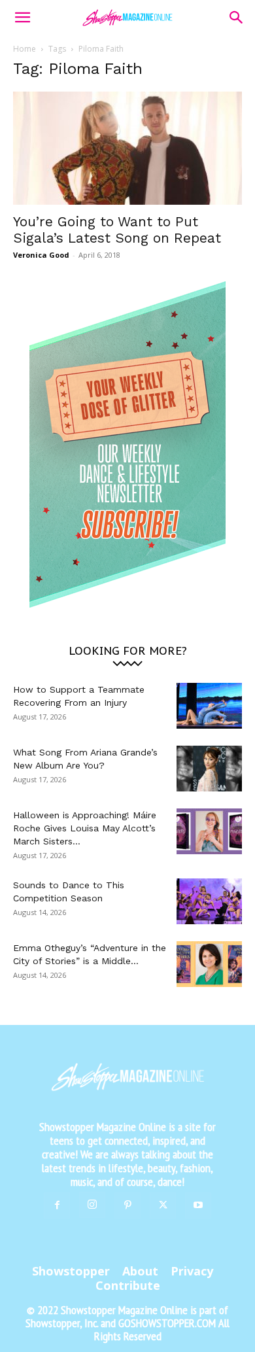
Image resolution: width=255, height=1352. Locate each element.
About (140, 1271)
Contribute (127, 1285)
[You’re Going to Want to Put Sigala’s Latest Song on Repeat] (127, 148)
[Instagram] (92, 1205)
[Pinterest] (127, 1205)
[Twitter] (163, 1205)
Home (24, 48)
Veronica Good (41, 255)
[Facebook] (57, 1205)
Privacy (192, 1271)
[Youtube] (198, 1205)
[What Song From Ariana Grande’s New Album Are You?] (209, 768)
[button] (22, 17)
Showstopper (71, 1271)
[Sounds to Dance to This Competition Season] (209, 901)
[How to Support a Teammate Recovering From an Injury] (209, 706)
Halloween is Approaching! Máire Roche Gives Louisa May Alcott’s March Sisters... (84, 828)
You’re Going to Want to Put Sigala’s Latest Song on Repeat (117, 229)
